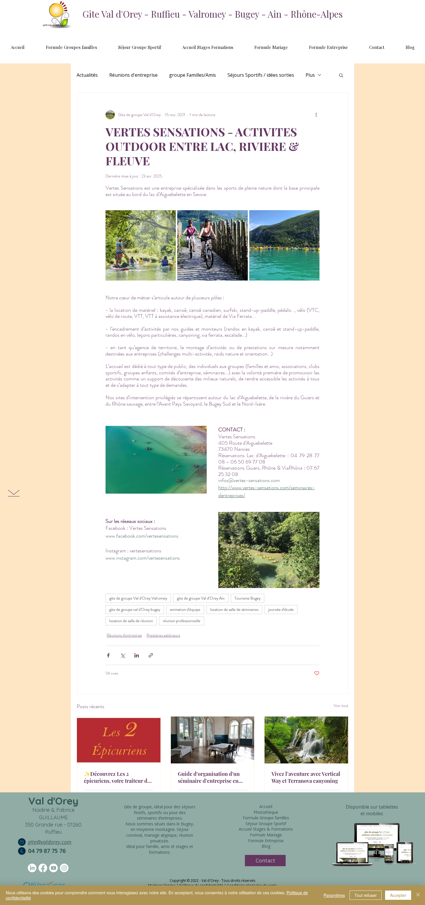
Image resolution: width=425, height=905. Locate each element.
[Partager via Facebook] (108, 655)
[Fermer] (418, 895)
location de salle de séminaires (234, 609)
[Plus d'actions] (316, 114)
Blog (266, 846)
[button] (341, 75)
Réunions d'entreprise (133, 75)
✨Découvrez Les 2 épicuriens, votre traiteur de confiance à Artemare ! (117, 777)
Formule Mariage (266, 835)
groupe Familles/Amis (192, 75)
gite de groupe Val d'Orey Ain (201, 598)
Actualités (87, 75)
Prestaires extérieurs (163, 635)
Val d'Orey (53, 800)
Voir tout (341, 705)
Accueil (265, 806)
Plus (310, 75)
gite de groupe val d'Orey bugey (134, 609)
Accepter (398, 895)
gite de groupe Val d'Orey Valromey (138, 598)
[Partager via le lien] (151, 655)
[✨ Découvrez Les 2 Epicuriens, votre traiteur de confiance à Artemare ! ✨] (118, 740)
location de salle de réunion (131, 621)
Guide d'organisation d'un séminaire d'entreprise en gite (209, 777)
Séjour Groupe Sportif (265, 823)
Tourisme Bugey (247, 598)
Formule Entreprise (266, 840)
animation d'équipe (185, 609)
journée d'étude (281, 609)
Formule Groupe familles (266, 817)
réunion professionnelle (181, 621)
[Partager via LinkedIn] (136, 655)
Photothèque (266, 812)
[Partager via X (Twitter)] (122, 655)
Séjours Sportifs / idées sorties (261, 75)
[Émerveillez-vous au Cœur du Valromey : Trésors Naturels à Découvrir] (306, 740)
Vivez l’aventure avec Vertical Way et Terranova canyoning (305, 777)
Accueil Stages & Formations (266, 829)
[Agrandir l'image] (141, 245)
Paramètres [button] (334, 895)
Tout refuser (365, 895)
